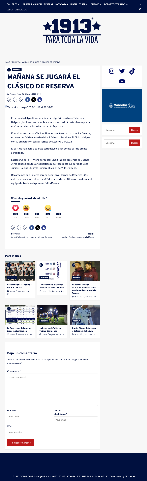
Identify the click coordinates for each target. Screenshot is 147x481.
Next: (78, 235)
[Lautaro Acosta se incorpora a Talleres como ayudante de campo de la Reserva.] (85, 271)
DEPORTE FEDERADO (16, 9)
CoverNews (115, 476)
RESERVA (48, 4)
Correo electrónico (60, 412)
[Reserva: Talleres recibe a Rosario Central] (20, 271)
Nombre (12, 410)
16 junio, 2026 (23, 334)
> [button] (140, 4)
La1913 (12, 291)
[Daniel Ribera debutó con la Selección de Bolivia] (85, 315)
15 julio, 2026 (55, 291)
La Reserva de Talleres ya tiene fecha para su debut (51, 286)
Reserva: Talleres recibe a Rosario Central (19, 286)
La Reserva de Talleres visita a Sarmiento (50, 329)
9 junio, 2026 (54, 334)
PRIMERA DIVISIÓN (32, 4)
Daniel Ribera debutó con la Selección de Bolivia (84, 329)
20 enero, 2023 (30, 94)
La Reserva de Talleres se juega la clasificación (19, 329)
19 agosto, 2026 (23, 291)
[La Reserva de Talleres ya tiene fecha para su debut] (52, 271)
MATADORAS (61, 4)
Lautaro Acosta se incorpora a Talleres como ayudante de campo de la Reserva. (84, 289)
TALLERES (12, 4)
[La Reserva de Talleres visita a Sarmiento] (52, 315)
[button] (9, 99)
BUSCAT (95, 4)
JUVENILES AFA (77, 4)
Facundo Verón (15, 94)
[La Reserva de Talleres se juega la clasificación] (20, 315)
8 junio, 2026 (87, 334)
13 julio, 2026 (87, 297)
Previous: (31, 235)
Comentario (14, 371)
